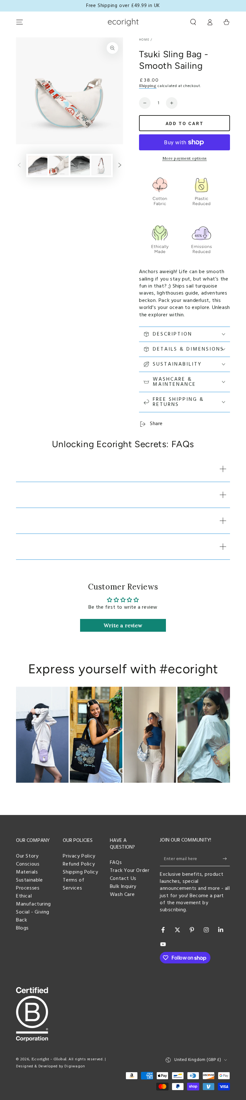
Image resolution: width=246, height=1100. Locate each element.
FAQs (116, 863)
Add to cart (185, 123)
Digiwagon (74, 1066)
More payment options (184, 158)
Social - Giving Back (32, 916)
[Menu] (19, 22)
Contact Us (123, 878)
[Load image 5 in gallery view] (101, 165)
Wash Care (122, 894)
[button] (193, 22)
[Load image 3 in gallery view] (59, 165)
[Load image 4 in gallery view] (80, 165)
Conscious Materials (27, 868)
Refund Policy (79, 864)
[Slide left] (19, 166)
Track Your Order (130, 871)
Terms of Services (73, 884)
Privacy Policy (79, 856)
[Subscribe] (226, 859)
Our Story (27, 856)
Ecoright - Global (49, 1058)
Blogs (22, 928)
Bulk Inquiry (123, 886)
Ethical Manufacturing (33, 900)
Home (144, 39)
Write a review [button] (123, 625)
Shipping (148, 85)
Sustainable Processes (29, 884)
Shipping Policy (80, 872)
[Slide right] (120, 166)
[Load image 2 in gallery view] (37, 165)
